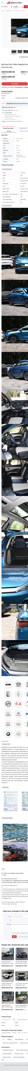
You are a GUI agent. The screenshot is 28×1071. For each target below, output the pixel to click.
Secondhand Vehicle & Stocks (19, 10)
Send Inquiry (14, 83)
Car (3, 1039)
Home (2, 10)
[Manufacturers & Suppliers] (14, 2)
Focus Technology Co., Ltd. (18, 1065)
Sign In (3, 121)
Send (14, 936)
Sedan (16, 1022)
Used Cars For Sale (19, 1053)
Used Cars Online (7, 1057)
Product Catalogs (22, 1019)
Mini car (17, 1025)
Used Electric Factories (8, 1050)
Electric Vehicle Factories (22, 1050)
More (2, 1060)
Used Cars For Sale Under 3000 (10, 1043)
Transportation (9, 10)
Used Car (3, 1022)
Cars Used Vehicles (7, 1053)
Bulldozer (9, 1039)
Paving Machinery (19, 1039)
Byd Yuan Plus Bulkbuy (19, 1057)
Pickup (3, 1025)
